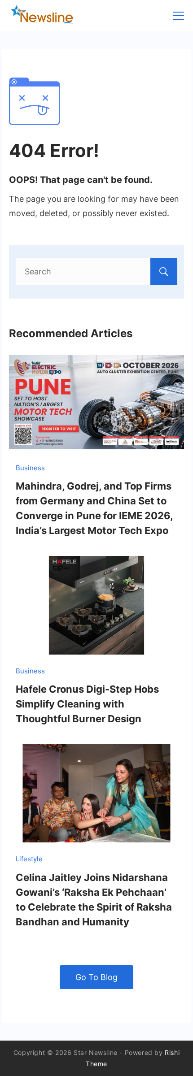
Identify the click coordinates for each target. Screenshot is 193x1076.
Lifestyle (29, 859)
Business (30, 468)
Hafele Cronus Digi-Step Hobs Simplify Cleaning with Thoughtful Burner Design (87, 704)
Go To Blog (96, 977)
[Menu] (178, 15)
